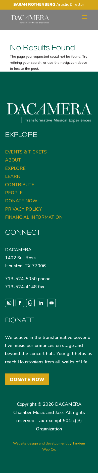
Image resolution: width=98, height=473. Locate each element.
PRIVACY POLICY (23, 209)
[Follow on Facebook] (20, 303)
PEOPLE (14, 193)
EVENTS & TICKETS (26, 152)
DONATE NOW (21, 201)
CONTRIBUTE (19, 185)
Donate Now (27, 379)
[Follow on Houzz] (30, 303)
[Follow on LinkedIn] (41, 303)
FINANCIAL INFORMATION (34, 217)
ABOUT (13, 160)
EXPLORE (15, 168)
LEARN (12, 176)
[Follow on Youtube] (51, 303)
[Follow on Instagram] (9, 303)
